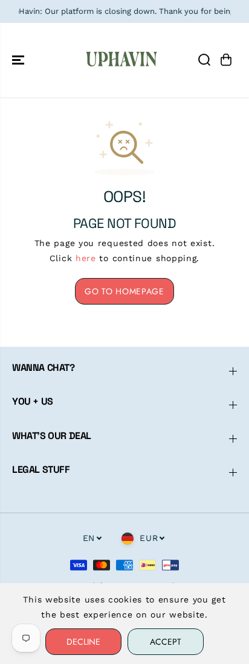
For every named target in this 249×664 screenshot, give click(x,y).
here (86, 258)
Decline (83, 642)
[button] (19, 60)
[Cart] (226, 60)
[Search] (204, 60)
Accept (165, 642)
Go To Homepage (124, 291)
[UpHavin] (121, 60)
